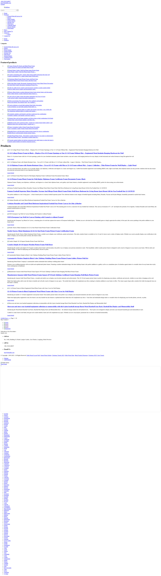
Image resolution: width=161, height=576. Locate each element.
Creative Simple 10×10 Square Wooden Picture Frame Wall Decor (30, 244)
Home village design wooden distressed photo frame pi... (22, 93)
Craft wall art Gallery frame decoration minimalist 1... (21, 98)
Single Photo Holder (46, 355)
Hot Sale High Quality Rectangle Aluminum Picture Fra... (22, 85)
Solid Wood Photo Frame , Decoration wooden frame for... (22, 137)
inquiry (9, 159)
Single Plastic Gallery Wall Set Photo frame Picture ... (21, 72)
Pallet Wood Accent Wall (33, 355)
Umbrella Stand (11, 25)
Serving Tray (10, 22)
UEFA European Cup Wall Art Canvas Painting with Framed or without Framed (35, 217)
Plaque (9, 17)
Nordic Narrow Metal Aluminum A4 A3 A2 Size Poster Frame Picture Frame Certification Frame (40, 231)
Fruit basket (10, 28)
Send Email (4, 364)
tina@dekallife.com (9, 352)
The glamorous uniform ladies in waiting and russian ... (21, 111)
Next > (7, 318)
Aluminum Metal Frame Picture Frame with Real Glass (22, 80)
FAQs (9, 34)
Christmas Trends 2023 (58, 355)
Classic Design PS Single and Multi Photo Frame (20, 67)
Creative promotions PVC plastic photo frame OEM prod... (23, 76)
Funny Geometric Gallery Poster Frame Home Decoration (22, 128)
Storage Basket (11, 27)
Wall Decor (10, 23)
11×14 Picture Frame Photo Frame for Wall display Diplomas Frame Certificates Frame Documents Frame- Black (46, 179)
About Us (6, 33)
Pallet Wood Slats (69, 355)
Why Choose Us (8, 31)
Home (5, 13)
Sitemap (6, 358)
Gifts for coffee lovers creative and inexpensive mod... (21, 89)
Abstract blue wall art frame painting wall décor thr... (21, 120)
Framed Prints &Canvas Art (14, 16)
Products (6, 14)
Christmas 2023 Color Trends (96, 355)
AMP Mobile (7, 359)
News (5, 30)
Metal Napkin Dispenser (81, 355)
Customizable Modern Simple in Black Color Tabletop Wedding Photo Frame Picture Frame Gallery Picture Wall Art (47, 258)
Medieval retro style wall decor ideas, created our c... (21, 124)
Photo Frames (11, 19)
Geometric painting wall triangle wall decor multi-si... (21, 115)
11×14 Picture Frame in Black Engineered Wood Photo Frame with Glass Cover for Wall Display (40, 291)
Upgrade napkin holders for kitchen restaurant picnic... (21, 141)
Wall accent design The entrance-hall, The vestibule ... (21, 102)
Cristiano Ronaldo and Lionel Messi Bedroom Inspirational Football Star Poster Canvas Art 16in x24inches (44, 203)
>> (10, 318)
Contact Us (7, 36)
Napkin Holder (11, 20)
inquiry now (4, 333)
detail (12, 159)
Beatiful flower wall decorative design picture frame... (21, 133)
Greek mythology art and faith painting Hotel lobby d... (22, 106)
